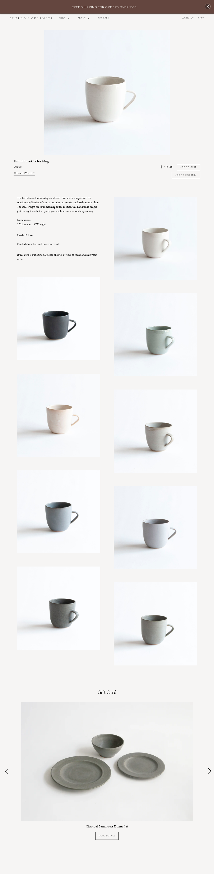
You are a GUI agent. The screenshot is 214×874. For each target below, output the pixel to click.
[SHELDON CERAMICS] (31, 18)
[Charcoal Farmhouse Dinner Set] (107, 761)
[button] (207, 6)
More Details (107, 836)
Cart (201, 18)
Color (18, 167)
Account (188, 18)
